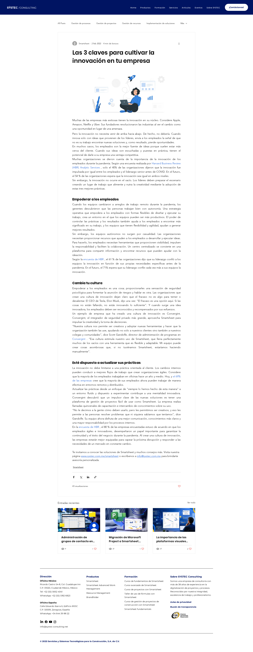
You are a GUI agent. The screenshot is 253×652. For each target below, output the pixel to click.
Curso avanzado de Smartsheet (140, 585)
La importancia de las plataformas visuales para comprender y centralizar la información (171, 539)
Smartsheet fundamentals (137, 609)
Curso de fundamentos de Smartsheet (144, 581)
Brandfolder (92, 597)
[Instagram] (55, 622)
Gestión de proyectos (106, 23)
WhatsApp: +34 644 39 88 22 (54, 613)
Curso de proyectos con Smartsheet (142, 589)
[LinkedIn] (41, 622)
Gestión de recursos (131, 23)
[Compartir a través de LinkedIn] (88, 477)
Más (182, 23)
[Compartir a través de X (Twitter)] (81, 477)
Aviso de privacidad (180, 602)
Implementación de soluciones (161, 23)
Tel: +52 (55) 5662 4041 (51, 591)
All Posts (61, 23)
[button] (145, 7)
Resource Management (98, 593)
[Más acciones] (179, 43)
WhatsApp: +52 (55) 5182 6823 (55, 595)
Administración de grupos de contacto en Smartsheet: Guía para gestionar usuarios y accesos (77, 539)
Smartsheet (78, 467)
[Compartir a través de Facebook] (73, 477)
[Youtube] (50, 622)
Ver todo (191, 502)
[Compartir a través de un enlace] (95, 477)
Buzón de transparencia (183, 607)
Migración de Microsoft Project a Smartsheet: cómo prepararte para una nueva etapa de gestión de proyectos (125, 539)
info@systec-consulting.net (54, 626)
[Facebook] (46, 622)
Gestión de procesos (80, 23)
